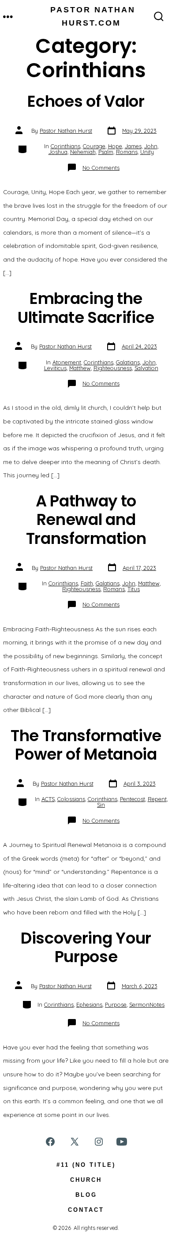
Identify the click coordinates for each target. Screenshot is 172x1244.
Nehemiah (83, 151)
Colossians (71, 798)
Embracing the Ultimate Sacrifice (86, 308)
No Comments (101, 167)
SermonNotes (147, 1004)
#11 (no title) (86, 1165)
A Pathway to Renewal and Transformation (86, 519)
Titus (133, 588)
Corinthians (65, 146)
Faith (87, 583)
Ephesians (89, 1004)
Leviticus (55, 367)
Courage (94, 146)
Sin (101, 804)
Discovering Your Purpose (86, 947)
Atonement (66, 362)
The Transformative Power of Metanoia (86, 745)
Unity (147, 151)
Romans (127, 151)
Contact (86, 1210)
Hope (115, 146)
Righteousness (112, 367)
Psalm (105, 151)
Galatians (128, 362)
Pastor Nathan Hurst (66, 130)
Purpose (116, 1004)
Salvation (146, 367)
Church (86, 1180)
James (133, 146)
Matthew (80, 367)
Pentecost (132, 798)
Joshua (58, 151)
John (150, 146)
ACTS (48, 798)
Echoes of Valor (85, 101)
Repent (157, 798)
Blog (86, 1195)
